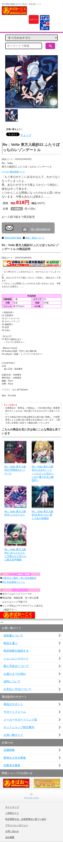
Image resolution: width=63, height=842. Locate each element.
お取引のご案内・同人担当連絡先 (19, 578)
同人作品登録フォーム (13, 582)
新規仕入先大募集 (15, 757)
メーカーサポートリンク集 (20, 719)
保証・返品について (35, 238)
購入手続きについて (16, 666)
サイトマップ (12, 807)
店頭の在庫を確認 (12, 238)
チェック (25, 135)
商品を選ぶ (11, 643)
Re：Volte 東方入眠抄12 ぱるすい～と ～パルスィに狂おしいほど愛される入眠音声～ (43, 473)
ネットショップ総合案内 (19, 727)
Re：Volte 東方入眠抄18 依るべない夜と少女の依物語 (42, 515)
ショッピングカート (16, 658)
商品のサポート (13, 704)
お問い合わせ (12, 831)
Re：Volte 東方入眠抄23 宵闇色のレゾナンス (15, 470)
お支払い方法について (17, 689)
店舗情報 (9, 749)
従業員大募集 (12, 765)
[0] (45, 27)
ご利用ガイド (12, 813)
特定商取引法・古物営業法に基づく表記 (25, 819)
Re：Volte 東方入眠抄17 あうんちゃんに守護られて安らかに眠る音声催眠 (15, 554)
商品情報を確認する (16, 650)
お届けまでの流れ (15, 673)
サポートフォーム (15, 711)
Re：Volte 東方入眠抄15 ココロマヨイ (15, 513)
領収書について (13, 635)
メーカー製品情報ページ (13, 172)
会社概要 (9, 837)
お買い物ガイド (13, 734)
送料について (12, 681)
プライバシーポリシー (16, 825)
